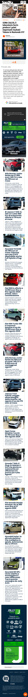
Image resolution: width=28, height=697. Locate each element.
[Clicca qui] (14, 114)
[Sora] (8, 3)
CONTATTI (11, 672)
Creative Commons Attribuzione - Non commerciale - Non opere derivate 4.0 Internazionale (17, 680)
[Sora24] (6, 681)
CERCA (20, 137)
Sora (25, 694)
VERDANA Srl (5, 693)
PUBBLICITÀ (16, 672)
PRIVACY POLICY (22, 672)
